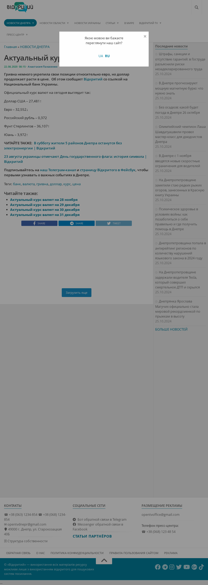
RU (107, 56)
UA (101, 56)
